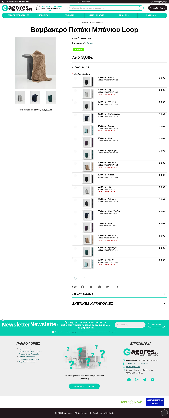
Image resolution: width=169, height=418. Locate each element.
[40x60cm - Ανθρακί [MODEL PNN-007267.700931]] (86, 105)
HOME (68, 22)
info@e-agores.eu (133, 367)
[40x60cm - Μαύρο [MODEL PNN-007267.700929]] (86, 81)
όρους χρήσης (73, 332)
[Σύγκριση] (83, 278)
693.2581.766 (24, 1)
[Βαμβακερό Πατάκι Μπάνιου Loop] (35, 63)
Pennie (90, 43)
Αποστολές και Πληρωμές (29, 354)
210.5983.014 (131, 363)
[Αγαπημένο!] (75, 278)
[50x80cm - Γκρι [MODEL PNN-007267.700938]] (86, 190)
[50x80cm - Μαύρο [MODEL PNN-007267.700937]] (86, 178)
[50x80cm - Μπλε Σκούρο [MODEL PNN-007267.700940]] (86, 215)
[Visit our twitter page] (145, 381)
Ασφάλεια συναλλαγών (27, 362)
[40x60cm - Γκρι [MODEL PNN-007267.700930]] (86, 93)
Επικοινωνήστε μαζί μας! (84, 386)
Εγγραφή (163, 2)
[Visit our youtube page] (153, 381)
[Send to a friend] (116, 287)
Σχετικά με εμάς (25, 349)
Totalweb (109, 413)
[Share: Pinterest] (99, 287)
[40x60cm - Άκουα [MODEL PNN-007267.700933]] (86, 130)
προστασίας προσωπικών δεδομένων (103, 332)
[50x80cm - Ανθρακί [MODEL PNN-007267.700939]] (86, 203)
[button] (46, 10)
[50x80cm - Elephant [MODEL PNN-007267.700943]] (86, 239)
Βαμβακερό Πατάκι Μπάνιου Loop (90, 22)
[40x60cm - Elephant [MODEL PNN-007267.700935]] (86, 166)
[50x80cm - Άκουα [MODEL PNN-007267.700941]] (86, 263)
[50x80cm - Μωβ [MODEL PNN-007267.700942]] (86, 227)
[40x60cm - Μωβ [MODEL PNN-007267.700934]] (86, 142)
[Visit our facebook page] (129, 381)
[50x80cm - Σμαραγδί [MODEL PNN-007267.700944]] (86, 251)
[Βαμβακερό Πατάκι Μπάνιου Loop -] (20, 97)
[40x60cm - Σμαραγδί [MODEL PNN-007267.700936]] (86, 154)
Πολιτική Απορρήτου (27, 357)
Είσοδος (155, 2)
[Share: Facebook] (82, 287)
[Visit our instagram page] (137, 381)
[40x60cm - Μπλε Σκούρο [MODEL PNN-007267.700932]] (86, 118)
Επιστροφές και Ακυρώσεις (29, 359)
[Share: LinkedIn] (108, 287)
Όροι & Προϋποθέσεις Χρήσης (30, 351)
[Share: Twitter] (91, 287)
